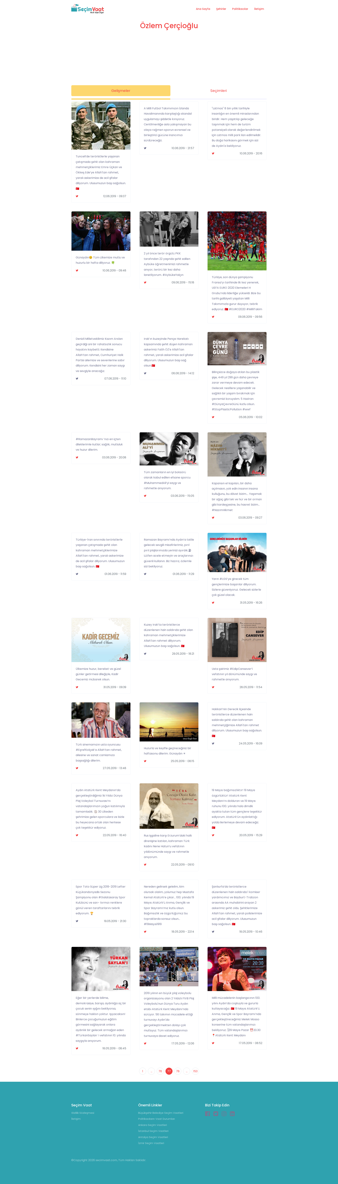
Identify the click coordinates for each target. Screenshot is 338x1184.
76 (160, 1071)
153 (195, 1071)
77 (169, 1071)
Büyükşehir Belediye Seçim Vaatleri (160, 1113)
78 (178, 1071)
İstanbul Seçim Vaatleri (153, 1131)
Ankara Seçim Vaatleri (152, 1125)
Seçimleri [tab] (218, 90)
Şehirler (221, 9)
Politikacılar (240, 9)
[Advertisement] (169, 58)
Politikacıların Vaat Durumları (156, 1119)
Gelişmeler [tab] (120, 90)
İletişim (259, 9)
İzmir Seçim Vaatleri (151, 1143)
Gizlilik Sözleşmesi (82, 1113)
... (151, 1071)
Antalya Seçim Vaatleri (153, 1137)
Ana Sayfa (203, 9)
